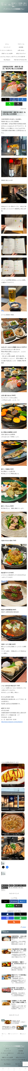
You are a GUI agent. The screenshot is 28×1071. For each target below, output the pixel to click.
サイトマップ (7, 1050)
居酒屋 (11, 885)
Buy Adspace (7, 1064)
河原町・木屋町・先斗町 (20, 885)
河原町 (21, 887)
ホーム (7, 1048)
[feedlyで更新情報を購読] (20, 918)
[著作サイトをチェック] (7, 914)
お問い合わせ (20, 1053)
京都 (11, 887)
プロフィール (20, 1048)
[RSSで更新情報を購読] (14, 922)
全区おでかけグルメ (21, 1057)
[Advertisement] (14, 27)
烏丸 (4, 890)
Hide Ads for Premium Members (20, 1065)
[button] (18, 104)
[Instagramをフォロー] (7, 918)
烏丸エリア (5, 887)
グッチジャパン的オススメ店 (7, 1054)
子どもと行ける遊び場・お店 (20, 1060)
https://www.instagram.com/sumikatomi (12, 721)
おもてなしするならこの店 (7, 1059)
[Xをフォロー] (20, 914)
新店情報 (21, 1050)
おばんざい (5, 885)
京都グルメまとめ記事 (7, 1057)
